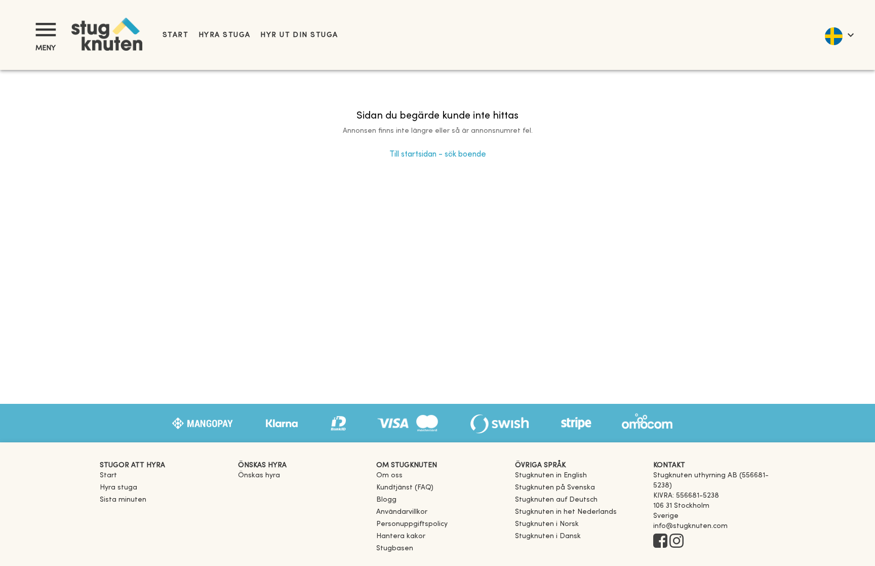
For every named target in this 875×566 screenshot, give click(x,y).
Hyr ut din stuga (299, 35)
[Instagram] (676, 542)
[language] (839, 35)
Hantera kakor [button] (400, 536)
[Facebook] (660, 542)
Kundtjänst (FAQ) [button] (404, 487)
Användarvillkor (401, 512)
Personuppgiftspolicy (412, 524)
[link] (551, 475)
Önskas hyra (259, 475)
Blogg (386, 500)
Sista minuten (123, 500)
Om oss (389, 475)
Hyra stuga (224, 35)
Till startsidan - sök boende (437, 154)
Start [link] (175, 35)
